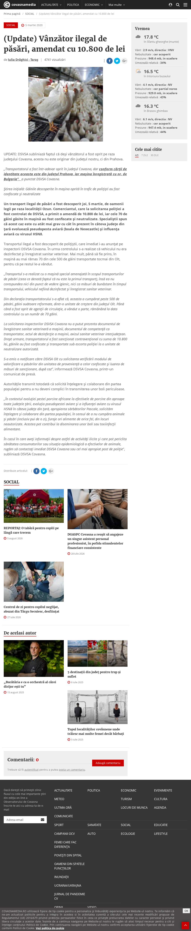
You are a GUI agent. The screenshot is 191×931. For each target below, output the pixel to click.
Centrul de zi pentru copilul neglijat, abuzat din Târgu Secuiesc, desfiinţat (31, 609)
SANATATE (94, 825)
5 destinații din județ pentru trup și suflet (94, 674)
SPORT (59, 825)
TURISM (126, 799)
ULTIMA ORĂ (63, 808)
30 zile (155, 155)
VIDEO (91, 907)
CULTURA (160, 799)
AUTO (91, 834)
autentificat (31, 769)
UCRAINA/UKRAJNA (67, 885)
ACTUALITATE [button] (50, 5)
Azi (137, 155)
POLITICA (73, 5)
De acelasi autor (20, 633)
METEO (59, 799)
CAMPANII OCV (64, 834)
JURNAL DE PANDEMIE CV (69, 896)
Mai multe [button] (115, 5)
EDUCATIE (161, 825)
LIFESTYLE (161, 834)
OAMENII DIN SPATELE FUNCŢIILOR (69, 866)
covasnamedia (23, 4)
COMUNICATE (63, 816)
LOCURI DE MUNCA (134, 808)
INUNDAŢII (61, 877)
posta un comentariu (72, 769)
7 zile (144, 155)
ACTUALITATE (63, 790)
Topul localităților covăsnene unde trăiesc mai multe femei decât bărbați (96, 731)
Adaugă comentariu (108, 763)
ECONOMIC (128, 790)
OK (186, 911)
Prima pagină (12, 13)
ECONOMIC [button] (92, 5)
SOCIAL (29, 13)
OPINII (58, 907)
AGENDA (160, 808)
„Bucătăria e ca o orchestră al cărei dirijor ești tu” (30, 684)
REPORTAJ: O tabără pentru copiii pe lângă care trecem (31, 530)
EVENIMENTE (163, 790)
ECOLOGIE (128, 834)
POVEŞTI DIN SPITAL (68, 855)
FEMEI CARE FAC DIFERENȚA (65, 844)
